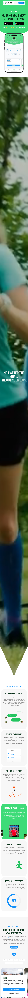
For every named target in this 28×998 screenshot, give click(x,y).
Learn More (14, 947)
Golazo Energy (11, 937)
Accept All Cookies (14, 989)
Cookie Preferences (14, 993)
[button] (16, 3)
